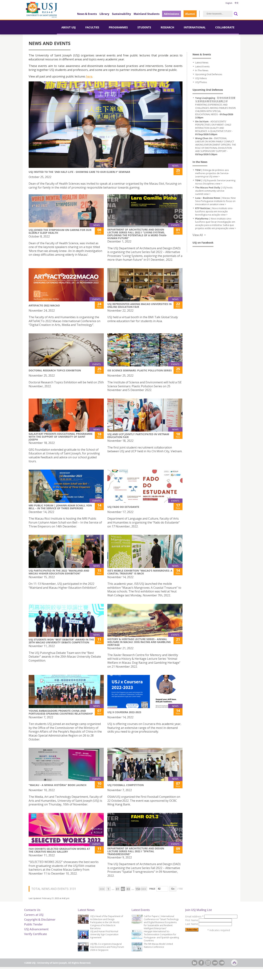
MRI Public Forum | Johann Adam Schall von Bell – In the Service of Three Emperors (60, 507)
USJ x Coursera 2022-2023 (124, 712)
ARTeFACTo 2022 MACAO (44, 305)
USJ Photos (201, 82)
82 (123, 889)
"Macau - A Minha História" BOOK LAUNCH (57, 785)
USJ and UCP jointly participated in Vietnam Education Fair (138, 435)
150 (137, 889)
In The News (201, 70)
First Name (192, 920)
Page (152, 888)
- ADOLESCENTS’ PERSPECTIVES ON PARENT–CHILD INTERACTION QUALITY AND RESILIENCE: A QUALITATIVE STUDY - (214, 128)
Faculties (92, 27)
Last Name (192, 924)
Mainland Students (146, 14)
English (229, 3)
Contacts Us (32, 910)
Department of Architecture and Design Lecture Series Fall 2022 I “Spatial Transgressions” (135, 851)
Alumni (190, 14)
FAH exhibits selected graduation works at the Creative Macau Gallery (59, 850)
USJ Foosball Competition (125, 785)
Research (167, 27)
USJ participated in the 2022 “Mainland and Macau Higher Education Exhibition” (59, 572)
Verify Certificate (35, 934)
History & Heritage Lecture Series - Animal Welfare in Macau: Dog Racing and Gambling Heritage (139, 642)
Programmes (118, 27)
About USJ (68, 27)
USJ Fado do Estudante (123, 507)
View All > (199, 235)
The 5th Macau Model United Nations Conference (158, 945)
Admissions (171, 14)
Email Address (194, 916)
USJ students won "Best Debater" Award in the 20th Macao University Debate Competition (61, 641)
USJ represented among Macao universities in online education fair (139, 305)
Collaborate (224, 27)
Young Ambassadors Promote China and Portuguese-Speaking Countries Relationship (61, 712)
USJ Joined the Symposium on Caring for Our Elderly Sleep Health (60, 231)
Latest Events (202, 66)
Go (172, 888)
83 (128, 889)
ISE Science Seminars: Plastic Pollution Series (139, 370)
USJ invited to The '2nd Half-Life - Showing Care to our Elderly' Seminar (79, 172)
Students (144, 27)
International (195, 27)
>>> (143, 889)
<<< (101, 889)
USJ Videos (201, 78)
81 (117, 889)
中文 (236, 3)
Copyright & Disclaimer (39, 920)
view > (216, 176)
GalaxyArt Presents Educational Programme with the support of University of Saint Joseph (60, 436)
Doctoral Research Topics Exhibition (55, 370)
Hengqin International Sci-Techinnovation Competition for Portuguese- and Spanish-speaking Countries (161, 936)
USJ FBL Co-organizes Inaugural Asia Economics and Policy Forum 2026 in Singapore (107, 947)
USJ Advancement (36, 929)
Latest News (201, 62)
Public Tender (33, 924)
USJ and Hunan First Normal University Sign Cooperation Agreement (104, 934)
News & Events (87, 14)
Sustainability (121, 14)
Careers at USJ (33, 915)
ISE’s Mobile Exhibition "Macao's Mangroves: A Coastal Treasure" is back (139, 572)
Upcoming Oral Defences (208, 74)
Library (104, 14)
